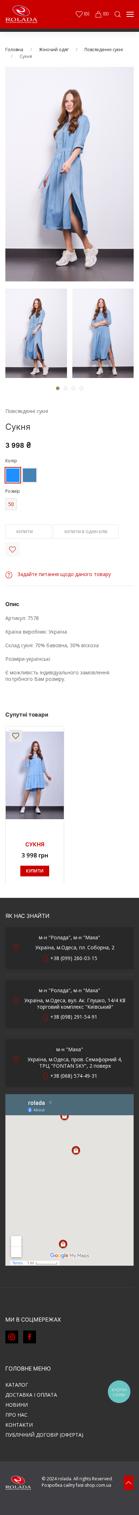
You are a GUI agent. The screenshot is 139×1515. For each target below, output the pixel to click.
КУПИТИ (25, 531)
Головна (14, 49)
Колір (11, 461)
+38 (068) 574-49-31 (73, 1075)
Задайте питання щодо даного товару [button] (63, 574)
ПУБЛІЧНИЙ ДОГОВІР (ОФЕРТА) (44, 1434)
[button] (117, 14)
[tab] (36, 333)
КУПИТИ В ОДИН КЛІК (86, 531)
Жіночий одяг (54, 49)
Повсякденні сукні (103, 49)
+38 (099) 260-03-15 (73, 958)
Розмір (12, 491)
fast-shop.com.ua (93, 1485)
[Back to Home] (21, 14)
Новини (16, 1404)
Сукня (34, 844)
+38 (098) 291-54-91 (73, 1016)
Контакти (19, 1424)
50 (11, 504)
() (86, 13)
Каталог (16, 1384)
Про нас (16, 1414)
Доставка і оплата (31, 1394)
